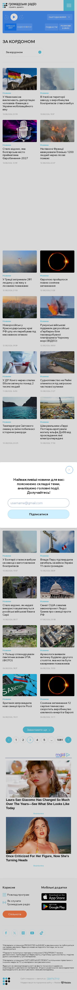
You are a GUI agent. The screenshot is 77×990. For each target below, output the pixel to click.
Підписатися (38, 514)
